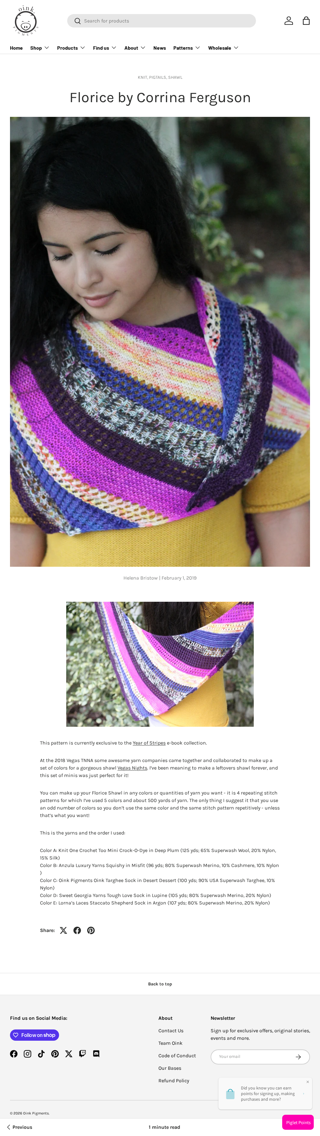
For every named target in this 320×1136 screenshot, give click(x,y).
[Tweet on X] (63, 930)
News (159, 48)
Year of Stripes (149, 743)
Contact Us (170, 1031)
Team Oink (170, 1043)
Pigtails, (158, 77)
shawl (175, 77)
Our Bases (169, 1068)
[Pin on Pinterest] (91, 930)
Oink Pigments (36, 1113)
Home (16, 48)
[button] (306, 20)
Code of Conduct (177, 1056)
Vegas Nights (132, 768)
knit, (143, 77)
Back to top (160, 984)
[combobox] (161, 20)
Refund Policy (173, 1081)
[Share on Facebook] (77, 930)
